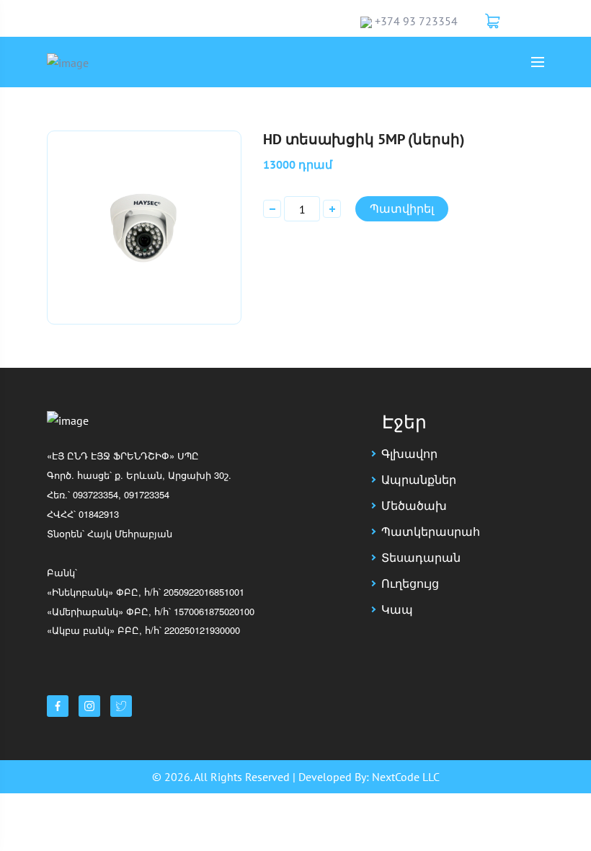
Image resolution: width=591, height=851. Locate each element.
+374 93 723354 (416, 21)
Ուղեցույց (410, 583)
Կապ (397, 609)
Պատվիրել (402, 208)
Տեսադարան (421, 557)
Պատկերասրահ (430, 531)
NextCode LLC (406, 777)
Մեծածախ (414, 505)
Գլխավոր (409, 453)
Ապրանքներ (418, 479)
